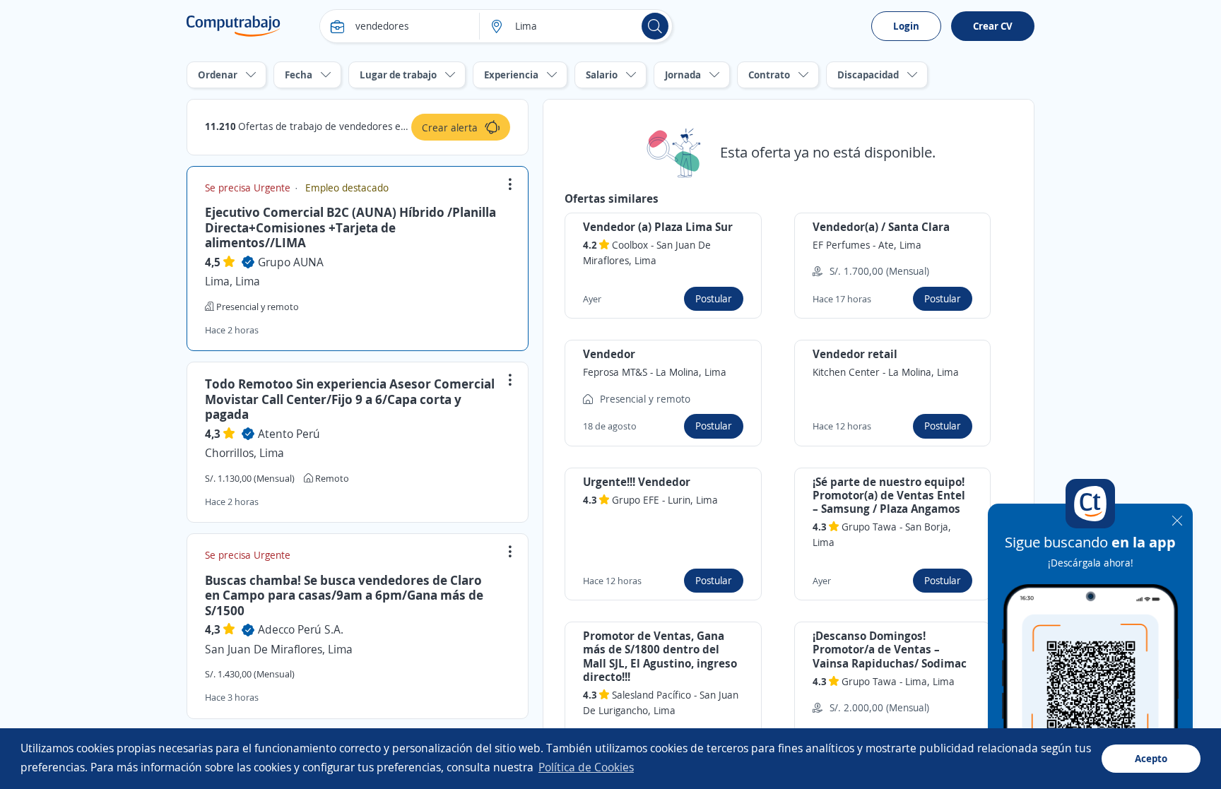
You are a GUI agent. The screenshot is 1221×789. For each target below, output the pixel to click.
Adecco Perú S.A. (300, 629)
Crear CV (993, 25)
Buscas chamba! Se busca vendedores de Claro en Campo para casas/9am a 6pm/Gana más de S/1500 (344, 595)
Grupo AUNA (291, 262)
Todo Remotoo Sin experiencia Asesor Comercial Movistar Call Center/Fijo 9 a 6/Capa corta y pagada (350, 398)
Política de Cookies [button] (586, 767)
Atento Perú (289, 433)
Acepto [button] (1151, 758)
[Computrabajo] (234, 26)
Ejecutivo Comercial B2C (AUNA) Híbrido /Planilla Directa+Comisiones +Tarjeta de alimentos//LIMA (350, 227)
